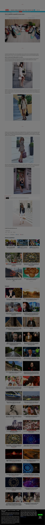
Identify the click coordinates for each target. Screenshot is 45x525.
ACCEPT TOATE (40, 514)
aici (3, 520)
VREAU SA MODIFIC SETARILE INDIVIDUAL (40, 517)
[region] (22, 517)
